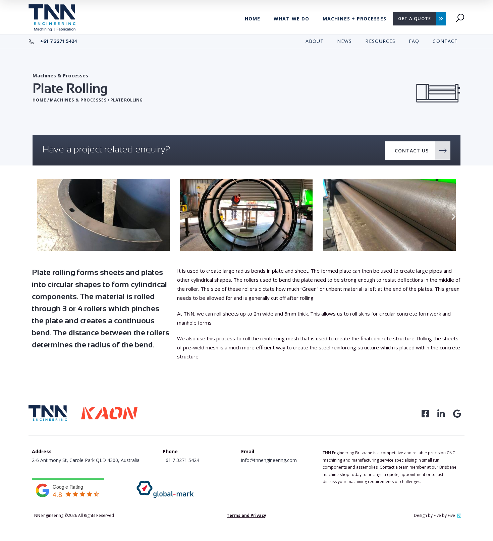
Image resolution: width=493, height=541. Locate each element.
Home (252, 18)
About (315, 41)
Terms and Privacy (246, 515)
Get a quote (414, 18)
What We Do (291, 18)
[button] (39, 216)
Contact (445, 41)
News (344, 41)
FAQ (414, 41)
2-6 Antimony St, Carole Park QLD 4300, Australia (86, 460)
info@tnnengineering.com (269, 460)
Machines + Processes (354, 18)
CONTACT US (412, 150)
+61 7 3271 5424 (58, 41)
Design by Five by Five (434, 515)
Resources (380, 41)
